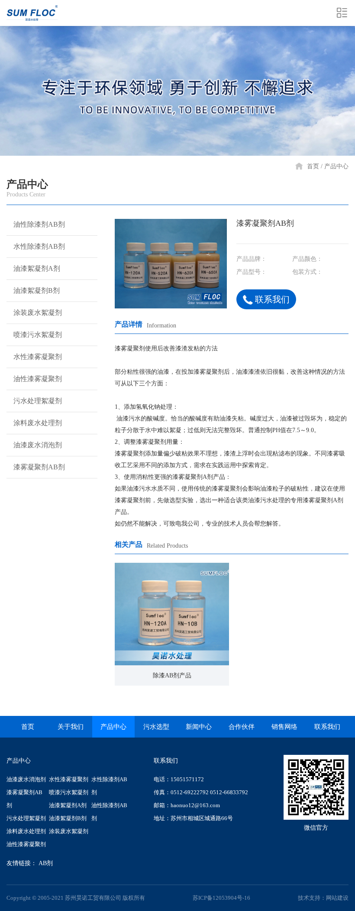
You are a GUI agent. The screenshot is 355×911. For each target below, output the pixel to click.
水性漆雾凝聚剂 (37, 356)
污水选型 (156, 726)
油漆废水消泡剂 (37, 445)
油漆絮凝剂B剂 (36, 290)
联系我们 (272, 299)
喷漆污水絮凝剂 (37, 334)
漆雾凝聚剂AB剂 (39, 467)
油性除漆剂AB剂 (39, 224)
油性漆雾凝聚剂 (37, 378)
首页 (313, 166)
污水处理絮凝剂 (37, 400)
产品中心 (336, 166)
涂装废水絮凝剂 (37, 312)
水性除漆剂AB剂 (39, 246)
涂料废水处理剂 (37, 423)
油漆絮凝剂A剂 (36, 268)
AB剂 (46, 863)
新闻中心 (199, 726)
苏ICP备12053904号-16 (221, 898)
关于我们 (71, 726)
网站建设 (337, 898)
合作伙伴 (242, 726)
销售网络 (284, 726)
